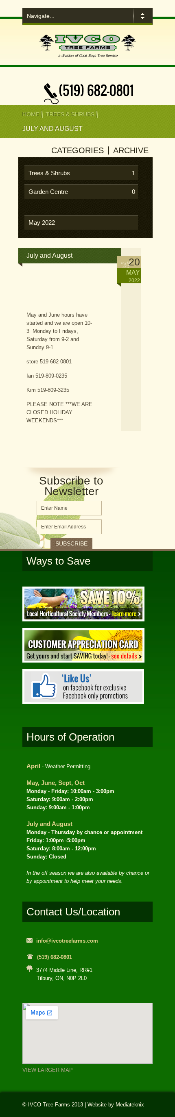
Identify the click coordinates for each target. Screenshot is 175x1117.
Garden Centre (81, 191)
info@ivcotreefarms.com (67, 941)
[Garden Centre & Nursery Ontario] (87, 58)
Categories (77, 150)
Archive (131, 150)
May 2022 (41, 222)
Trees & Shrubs (70, 114)
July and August (49, 255)
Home (30, 114)
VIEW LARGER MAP (47, 1070)
